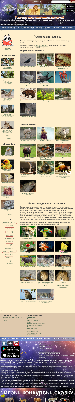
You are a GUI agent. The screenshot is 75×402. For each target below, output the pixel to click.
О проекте (42, 343)
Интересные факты (27, 27)
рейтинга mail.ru (55, 366)
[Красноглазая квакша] (28, 246)
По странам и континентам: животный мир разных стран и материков (63, 284)
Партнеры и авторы (45, 345)
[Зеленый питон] (63, 231)
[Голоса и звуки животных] (45, 275)
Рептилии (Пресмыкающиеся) (36, 323)
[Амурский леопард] (28, 231)
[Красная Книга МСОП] (28, 275)
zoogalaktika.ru (20, 380)
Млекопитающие (27, 238)
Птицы (45, 238)
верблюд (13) (9, 254)
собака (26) (9, 232)
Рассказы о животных (43, 27)
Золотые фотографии (33, 330)
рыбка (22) (9, 241)
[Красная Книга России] (45, 260)
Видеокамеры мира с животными (45, 301)
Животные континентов (34, 333)
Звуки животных (31, 334)
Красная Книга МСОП (27, 282)
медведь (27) (9, 228)
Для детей (56, 27)
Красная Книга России (45, 266)
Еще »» (9, 138)
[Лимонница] (63, 246)
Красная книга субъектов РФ (63, 267)
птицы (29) (9, 225)
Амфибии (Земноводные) (34, 325)
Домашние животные (28, 266)
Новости (42, 346)
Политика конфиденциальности (12, 317)
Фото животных (13, 27)
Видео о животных (68, 27)
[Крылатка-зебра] (45, 246)
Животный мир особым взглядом (50, 353)
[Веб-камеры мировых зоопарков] (45, 294)
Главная (3, 27)
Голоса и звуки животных (28, 301)
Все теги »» (9, 263)
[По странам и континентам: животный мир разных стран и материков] (63, 275)
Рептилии (63, 238)
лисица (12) (9, 257)
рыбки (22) (9, 235)
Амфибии (28, 252)
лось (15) (5, 251)
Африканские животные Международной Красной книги (45, 283)
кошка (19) (9, 245)
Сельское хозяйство (45, 348)
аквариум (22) (9, 238)
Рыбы (45, 252)
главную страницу (41, 46)
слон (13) (13, 251)
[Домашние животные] (28, 260)
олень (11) (9, 261)
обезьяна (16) (9, 248)
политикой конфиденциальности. (11, 388)
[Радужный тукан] (45, 231)
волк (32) (13, 222)
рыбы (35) (6, 222)
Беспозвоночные (63, 252)
